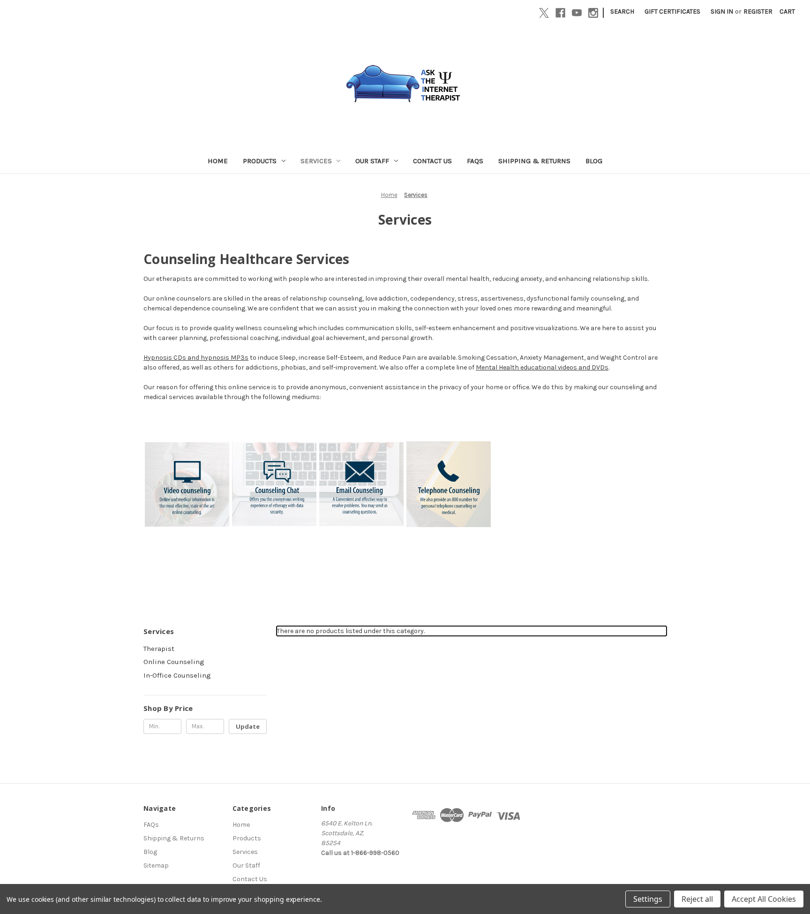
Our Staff (372, 161)
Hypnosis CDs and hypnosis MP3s (195, 358)
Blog (593, 161)
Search (622, 11)
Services (316, 161)
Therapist (158, 648)
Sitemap (156, 865)
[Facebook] (560, 13)
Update (248, 726)
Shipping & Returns (534, 161)
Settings (647, 899)
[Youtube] (577, 13)
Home (218, 161)
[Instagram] (593, 13)
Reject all (697, 899)
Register (757, 11)
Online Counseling (173, 661)
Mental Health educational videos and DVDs (542, 367)
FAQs (475, 161)
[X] (544, 13)
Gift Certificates (672, 11)
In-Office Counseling (177, 675)
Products (260, 161)
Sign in (722, 11)
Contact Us (432, 161)
